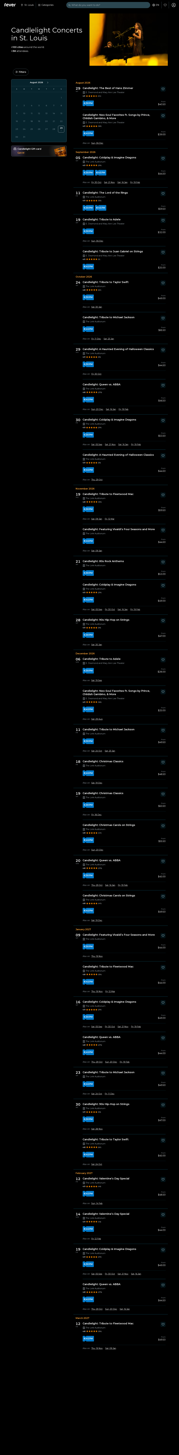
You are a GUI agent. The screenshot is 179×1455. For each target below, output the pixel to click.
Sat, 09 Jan (96, 519)
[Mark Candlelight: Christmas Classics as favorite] (163, 762)
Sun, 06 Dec (97, 143)
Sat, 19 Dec (96, 783)
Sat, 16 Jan (122, 182)
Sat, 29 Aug (97, 719)
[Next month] (47, 82)
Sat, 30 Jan (96, 307)
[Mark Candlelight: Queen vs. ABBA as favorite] (163, 385)
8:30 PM (88, 741)
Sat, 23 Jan (109, 339)
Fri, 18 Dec (96, 814)
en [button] (157, 5)
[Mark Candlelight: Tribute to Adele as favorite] (163, 220)
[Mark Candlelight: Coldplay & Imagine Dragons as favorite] (163, 158)
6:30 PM (88, 103)
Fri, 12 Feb (96, 1238)
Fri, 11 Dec (96, 339)
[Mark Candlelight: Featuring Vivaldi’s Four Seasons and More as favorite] (163, 530)
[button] (21, 72)
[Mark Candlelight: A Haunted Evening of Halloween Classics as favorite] (163, 350)
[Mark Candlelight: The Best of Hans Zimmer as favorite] (163, 89)
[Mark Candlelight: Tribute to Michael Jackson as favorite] (163, 318)
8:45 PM (88, 133)
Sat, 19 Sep (96, 680)
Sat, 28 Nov (97, 1129)
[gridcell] (61, 129)
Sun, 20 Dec (97, 409)
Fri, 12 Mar (109, 519)
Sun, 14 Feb (97, 1203)
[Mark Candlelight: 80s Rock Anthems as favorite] (163, 562)
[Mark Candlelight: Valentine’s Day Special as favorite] (163, 1179)
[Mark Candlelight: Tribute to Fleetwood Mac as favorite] (163, 494)
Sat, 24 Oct (96, 751)
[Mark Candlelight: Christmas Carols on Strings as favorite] (163, 825)
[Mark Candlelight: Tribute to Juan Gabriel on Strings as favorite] (163, 252)
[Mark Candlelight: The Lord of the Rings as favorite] (163, 193)
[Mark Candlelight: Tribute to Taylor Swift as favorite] (163, 283)
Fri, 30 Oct (96, 182)
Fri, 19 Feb (135, 182)
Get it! (20, 153)
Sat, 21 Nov (109, 182)
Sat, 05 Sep (96, 444)
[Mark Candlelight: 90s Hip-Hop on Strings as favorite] (163, 620)
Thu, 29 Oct (97, 479)
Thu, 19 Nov (97, 956)
